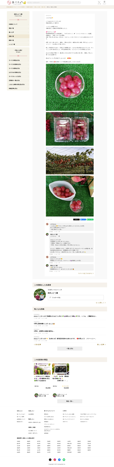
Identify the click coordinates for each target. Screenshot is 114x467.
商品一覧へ (69, 401)
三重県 (89, 445)
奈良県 (58, 447)
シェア (83, 219)
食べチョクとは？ (21, 414)
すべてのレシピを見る (15, 76)
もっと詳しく (100, 302)
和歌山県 (69, 447)
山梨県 (38, 445)
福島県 (79, 441)
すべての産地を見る (14, 68)
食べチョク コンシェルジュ (69, 416)
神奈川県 (69, 443)
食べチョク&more (84, 419)
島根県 (89, 447)
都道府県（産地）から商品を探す (26, 438)
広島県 (28, 450)
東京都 (58, 443)
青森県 (28, 441)
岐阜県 (58, 445)
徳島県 (48, 450)
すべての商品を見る (14, 60)
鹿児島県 (69, 452)
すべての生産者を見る (15, 64)
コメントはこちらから (85, 273)
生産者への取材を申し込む (34, 422)
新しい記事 (100, 344)
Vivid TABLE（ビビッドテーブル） (88, 414)
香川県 (58, 450)
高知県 (79, 450)
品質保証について (21, 419)
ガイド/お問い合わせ (49, 416)
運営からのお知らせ (48, 419)
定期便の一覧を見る (14, 80)
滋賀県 (18, 447)
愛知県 (79, 445)
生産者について (13, 24)
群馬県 (28, 443)
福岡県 (89, 450)
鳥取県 (79, 447)
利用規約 (46, 421)
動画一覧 (11, 40)
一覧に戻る (69, 348)
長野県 (48, 445)
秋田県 (58, 441)
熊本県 (38, 452)
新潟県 (79, 443)
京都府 (28, 447)
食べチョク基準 (20, 416)
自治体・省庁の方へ (33, 433)
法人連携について (32, 430)
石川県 (18, 445)
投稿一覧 (11, 36)
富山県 (89, 443)
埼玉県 (38, 443)
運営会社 (46, 414)
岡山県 (18, 450)
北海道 (18, 441)
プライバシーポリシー (49, 424)
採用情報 (46, 433)
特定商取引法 (47, 426)
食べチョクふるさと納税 (68, 414)
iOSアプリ (65, 421)
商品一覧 (11, 28)
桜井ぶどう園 (53, 293)
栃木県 (18, 443)
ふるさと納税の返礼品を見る (17, 84)
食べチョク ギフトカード (69, 419)
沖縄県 (79, 452)
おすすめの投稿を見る (15, 72)
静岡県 (69, 445)
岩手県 (38, 441)
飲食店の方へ (20, 421)
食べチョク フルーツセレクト (87, 416)
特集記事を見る (13, 88)
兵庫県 (48, 447)
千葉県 (48, 443)
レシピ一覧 (12, 44)
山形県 (69, 441)
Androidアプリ (83, 421)
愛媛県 (69, 450)
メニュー (104, 3)
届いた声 (11, 32)
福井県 (28, 445)
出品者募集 (31, 414)
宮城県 (48, 441)
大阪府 (38, 447)
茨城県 (89, 441)
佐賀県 (18, 452)
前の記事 (38, 344)
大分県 (48, 452)
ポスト (76, 219)
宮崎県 (58, 452)
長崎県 (28, 452)
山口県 (38, 450)
